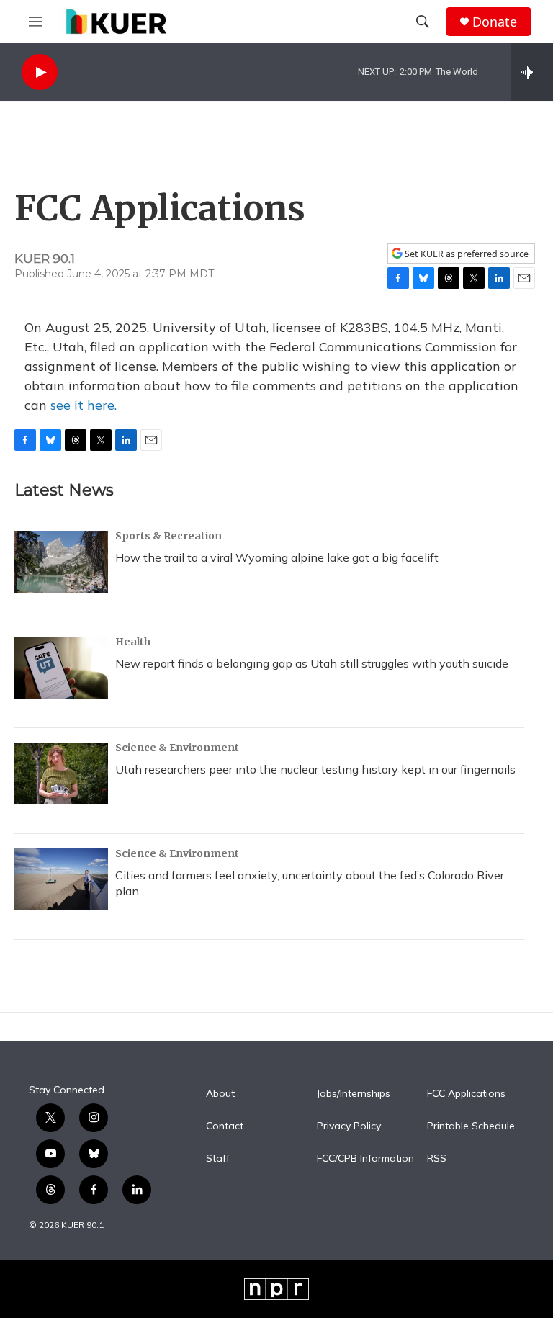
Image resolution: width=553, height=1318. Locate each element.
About (220, 1094)
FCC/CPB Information (365, 1159)
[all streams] (532, 72)
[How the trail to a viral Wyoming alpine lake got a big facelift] (61, 562)
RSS (436, 1159)
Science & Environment (177, 747)
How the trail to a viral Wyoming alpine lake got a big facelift (277, 557)
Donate (494, 22)
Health (132, 641)
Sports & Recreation (168, 535)
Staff (218, 1159)
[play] (39, 72)
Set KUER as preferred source (466, 254)
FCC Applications (466, 1094)
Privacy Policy (349, 1126)
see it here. (83, 405)
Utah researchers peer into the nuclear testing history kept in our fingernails (315, 769)
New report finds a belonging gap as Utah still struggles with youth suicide (311, 663)
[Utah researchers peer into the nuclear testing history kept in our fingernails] (61, 773)
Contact (224, 1126)
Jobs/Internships (353, 1094)
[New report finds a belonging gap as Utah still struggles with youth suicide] (61, 668)
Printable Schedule (471, 1126)
